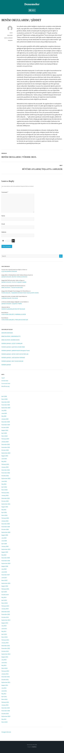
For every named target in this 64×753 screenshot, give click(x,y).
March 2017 (4, 580)
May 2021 (3, 509)
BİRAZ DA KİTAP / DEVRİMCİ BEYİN (10, 340)
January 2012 (4, 674)
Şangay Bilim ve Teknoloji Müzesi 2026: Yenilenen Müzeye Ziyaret (16, 275)
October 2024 (5, 427)
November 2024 (5, 424)
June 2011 (4, 691)
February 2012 (5, 671)
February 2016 (5, 589)
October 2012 (5, 651)
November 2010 (5, 710)
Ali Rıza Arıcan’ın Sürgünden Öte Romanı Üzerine (12, 285)
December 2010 (5, 708)
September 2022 (5, 478)
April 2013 (4, 634)
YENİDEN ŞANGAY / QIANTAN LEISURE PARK (13, 347)
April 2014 (4, 600)
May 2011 (3, 693)
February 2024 (5, 439)
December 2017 (5, 575)
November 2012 (5, 648)
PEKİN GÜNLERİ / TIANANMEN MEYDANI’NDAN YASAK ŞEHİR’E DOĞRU (20, 293)
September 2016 (5, 583)
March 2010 (4, 722)
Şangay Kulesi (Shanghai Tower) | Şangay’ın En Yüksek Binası (15, 291)
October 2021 (5, 501)
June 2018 (4, 572)
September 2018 (5, 563)
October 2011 (5, 679)
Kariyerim (10, 40)
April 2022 (4, 487)
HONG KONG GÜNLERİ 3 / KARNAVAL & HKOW (13, 314)
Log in (3, 378)
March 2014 (4, 603)
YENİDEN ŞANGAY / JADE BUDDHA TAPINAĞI (13, 357)
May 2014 (3, 597)
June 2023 (4, 458)
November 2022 (5, 473)
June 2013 (4, 628)
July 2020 (3, 538)
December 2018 (5, 558)
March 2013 (4, 637)
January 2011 (4, 705)
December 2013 (5, 611)
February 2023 (5, 464)
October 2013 (5, 617)
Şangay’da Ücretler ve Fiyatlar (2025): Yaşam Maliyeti (13, 296)
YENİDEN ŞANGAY (6, 364)
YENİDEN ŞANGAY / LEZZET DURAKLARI (11, 343)
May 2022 (3, 484)
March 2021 (4, 515)
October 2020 (5, 529)
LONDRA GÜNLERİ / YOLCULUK (9, 298)
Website (3, 232)
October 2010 (5, 713)
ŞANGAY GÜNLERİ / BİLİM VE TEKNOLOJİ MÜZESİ (14, 277)
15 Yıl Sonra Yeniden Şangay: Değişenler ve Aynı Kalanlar (14, 302)
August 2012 (4, 657)
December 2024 (5, 422)
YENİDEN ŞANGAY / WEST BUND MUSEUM (12, 361)
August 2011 (4, 685)
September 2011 (5, 682)
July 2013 (3, 625)
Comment (4, 192)
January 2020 (4, 546)
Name (3, 216)
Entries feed (4, 380)
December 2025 (5, 402)
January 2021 (4, 521)
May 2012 (3, 665)
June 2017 (4, 577)
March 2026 (4, 399)
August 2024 (4, 430)
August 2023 (4, 456)
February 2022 (5, 492)
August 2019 (4, 552)
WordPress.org (5, 386)
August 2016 (4, 586)
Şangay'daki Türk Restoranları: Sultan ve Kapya (12, 280)
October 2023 (5, 450)
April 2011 (4, 696)
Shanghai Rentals (6, 732)
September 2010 (5, 716)
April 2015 (4, 592)
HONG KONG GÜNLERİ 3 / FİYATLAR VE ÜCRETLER (14, 319)
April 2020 (4, 543)
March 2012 (4, 668)
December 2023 (5, 444)
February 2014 (5, 606)
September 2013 (5, 620)
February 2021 (5, 518)
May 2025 (3, 416)
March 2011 (4, 699)
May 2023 (3, 461)
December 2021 (5, 498)
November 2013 (5, 614)
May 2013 (3, 631)
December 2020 (5, 524)
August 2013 (4, 623)
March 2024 (4, 436)
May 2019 (3, 555)
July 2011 (3, 688)
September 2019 (5, 549)
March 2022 (4, 490)
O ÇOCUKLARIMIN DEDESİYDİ (9, 271)
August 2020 (4, 535)
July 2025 (3, 410)
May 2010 (3, 719)
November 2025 (5, 405)
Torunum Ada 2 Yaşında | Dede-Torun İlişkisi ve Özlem (13, 269)
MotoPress (34, 746)
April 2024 (4, 433)
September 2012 (5, 654)
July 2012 (3, 659)
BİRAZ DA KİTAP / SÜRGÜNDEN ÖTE (10, 336)
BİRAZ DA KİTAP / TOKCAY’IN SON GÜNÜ (12, 287)
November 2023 (5, 447)
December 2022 (5, 470)
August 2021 (4, 507)
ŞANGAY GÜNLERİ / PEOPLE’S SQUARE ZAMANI (13, 282)
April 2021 (4, 512)
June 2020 (4, 541)
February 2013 (5, 640)
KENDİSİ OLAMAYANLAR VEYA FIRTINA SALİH (13, 309)
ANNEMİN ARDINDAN (7, 333)
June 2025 (4, 413)
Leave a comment (8, 38)
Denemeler (32, 4)
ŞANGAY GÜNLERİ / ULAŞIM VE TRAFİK (11, 303)
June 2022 (4, 481)
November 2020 (5, 526)
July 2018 (3, 569)
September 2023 (5, 453)
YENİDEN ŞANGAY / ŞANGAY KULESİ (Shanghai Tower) (15, 350)
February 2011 (5, 702)
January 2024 (4, 441)
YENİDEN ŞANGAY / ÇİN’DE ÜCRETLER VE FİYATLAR (14, 354)
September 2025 (5, 407)
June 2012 (4, 662)
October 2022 (5, 475)
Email (3, 224)
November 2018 (5, 560)
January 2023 (4, 467)
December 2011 (5, 676)
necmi (11, 33)
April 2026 (4, 396)
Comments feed (5, 383)
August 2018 (4, 566)
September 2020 (5, 532)
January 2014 (4, 608)
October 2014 (5, 594)
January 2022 (4, 495)
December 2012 (5, 645)
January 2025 (4, 419)
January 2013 (4, 642)
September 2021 (5, 504)
